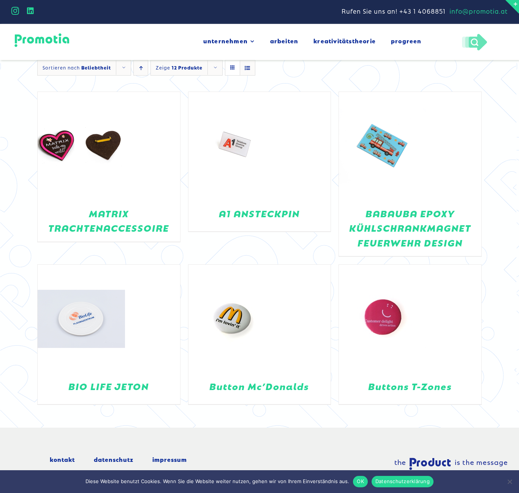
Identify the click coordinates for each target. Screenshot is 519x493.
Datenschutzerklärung (402, 481)
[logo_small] (41, 34)
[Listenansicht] (247, 67)
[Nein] (509, 481)
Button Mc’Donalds (259, 386)
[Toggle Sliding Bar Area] (512, 7)
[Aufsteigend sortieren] (140, 68)
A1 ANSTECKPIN (259, 213)
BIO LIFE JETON (108, 386)
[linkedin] (30, 11)
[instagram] (15, 11)
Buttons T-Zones (410, 386)
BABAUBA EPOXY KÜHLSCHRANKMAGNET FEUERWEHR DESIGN (410, 227)
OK (360, 481)
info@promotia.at (478, 11)
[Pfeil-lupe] (474, 36)
